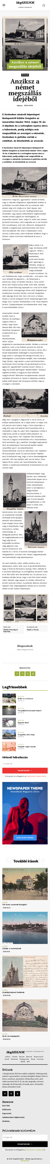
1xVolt (21, 744)
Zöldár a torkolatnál (11, 948)
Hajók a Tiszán (33, 630)
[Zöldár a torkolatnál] (25, 928)
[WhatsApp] (33, 673)
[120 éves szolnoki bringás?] (25, 884)
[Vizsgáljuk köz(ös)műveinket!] (9, 710)
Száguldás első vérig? (26, 734)
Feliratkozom (24, 1144)
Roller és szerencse (25, 698)
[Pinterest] (27, 673)
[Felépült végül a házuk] (9, 746)
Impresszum (25, 1161)
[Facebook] (17, 673)
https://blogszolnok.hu (25, 650)
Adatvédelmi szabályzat (34, 1150)
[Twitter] (22, 673)
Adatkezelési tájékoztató (36, 776)
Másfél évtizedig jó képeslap (10, 630)
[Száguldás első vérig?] (9, 734)
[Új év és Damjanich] (25, 1015)
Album (25, 58)
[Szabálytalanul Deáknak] (25, 972)
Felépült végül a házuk (27, 746)
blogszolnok (25, 645)
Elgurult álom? (23, 722)
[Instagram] (11, 1093)
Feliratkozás (23, 770)
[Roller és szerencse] (9, 698)
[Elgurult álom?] (9, 722)
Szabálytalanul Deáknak (13, 992)
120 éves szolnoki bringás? (14, 904)
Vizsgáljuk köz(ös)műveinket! (30, 710)
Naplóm (21, 696)
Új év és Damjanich (11, 1036)
